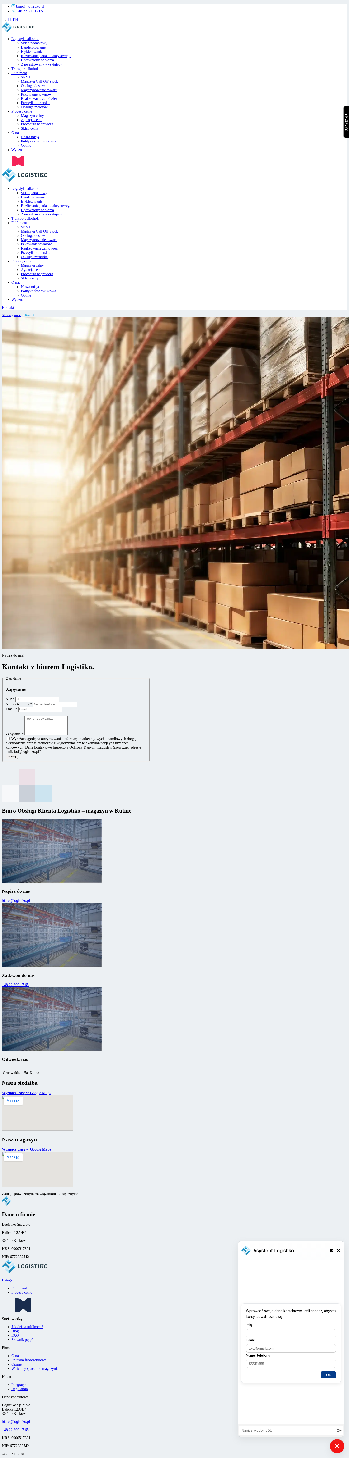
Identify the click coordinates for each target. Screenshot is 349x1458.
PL (10, 20)
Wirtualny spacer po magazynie (34, 1369)
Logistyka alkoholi (25, 39)
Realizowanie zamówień (39, 99)
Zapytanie (15, 734)
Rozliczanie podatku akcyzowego (46, 56)
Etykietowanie (31, 52)
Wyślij (12, 756)
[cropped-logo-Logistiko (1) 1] (19, 31)
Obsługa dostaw (33, 86)
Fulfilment (19, 73)
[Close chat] (337, 1446)
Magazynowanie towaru (39, 90)
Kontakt (8, 308)
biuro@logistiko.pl (30, 6)
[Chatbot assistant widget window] (291, 1339)
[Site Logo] (25, 181)
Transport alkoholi (25, 69)
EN (15, 20)
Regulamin (19, 1389)
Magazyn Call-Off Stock (39, 82)
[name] (13, 165)
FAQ (15, 1335)
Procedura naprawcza (37, 124)
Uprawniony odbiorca (37, 60)
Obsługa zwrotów (34, 107)
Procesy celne (21, 112)
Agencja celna (31, 120)
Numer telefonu (19, 704)
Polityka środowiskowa (38, 141)
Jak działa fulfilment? (27, 1327)
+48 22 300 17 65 (29, 11)
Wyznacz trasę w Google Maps (26, 1093)
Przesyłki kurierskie (35, 103)
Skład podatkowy (34, 43)
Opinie (26, 146)
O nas (15, 133)
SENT (26, 77)
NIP (10, 699)
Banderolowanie (33, 48)
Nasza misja (30, 137)
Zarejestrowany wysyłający (41, 65)
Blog (15, 1331)
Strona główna (11, 315)
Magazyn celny (32, 116)
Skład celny (29, 129)
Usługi (7, 1280)
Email (11, 709)
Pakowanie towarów (36, 94)
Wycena (17, 150)
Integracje (18, 1385)
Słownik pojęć (22, 1340)
